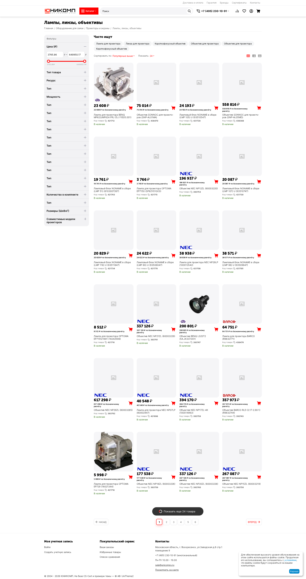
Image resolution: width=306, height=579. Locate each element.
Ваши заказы (107, 547)
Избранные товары (110, 552)
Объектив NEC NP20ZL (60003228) (198, 484)
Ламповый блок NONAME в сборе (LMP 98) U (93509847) (240, 263)
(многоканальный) (176, 555)
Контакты (255, 2)
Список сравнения (110, 557)
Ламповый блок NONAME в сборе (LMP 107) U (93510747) (240, 189)
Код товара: (99, 121)
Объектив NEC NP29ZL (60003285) (113, 410)
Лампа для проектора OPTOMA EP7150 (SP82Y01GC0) (154, 189)
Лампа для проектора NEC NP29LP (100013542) (198, 263)
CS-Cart (88, 576)
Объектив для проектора (205, 43)
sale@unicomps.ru (164, 565)
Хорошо (294, 571)
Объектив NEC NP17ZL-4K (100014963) (193, 411)
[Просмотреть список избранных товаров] (244, 11)
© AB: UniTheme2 (124, 576)
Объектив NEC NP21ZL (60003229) (156, 336)
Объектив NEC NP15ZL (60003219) (241, 484)
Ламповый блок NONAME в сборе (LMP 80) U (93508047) (155, 263)
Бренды (224, 2)
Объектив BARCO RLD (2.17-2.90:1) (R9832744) (241, 411)
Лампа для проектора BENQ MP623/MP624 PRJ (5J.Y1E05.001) (112, 116)
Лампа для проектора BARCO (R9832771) (238, 337)
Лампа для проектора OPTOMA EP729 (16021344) (111, 485)
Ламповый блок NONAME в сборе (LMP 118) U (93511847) (112, 263)
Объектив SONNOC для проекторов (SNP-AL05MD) (240, 116)
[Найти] (189, 11)
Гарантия (212, 2)
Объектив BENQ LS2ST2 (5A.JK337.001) (192, 337)
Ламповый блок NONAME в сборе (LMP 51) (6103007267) (112, 189)
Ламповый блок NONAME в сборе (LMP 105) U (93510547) (197, 116)
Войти (47, 547)
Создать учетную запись (57, 552)
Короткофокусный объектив (170, 43)
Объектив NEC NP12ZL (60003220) (198, 188)
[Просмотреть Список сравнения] (237, 11)
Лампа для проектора (108, 43)
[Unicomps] (60, 10)
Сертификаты (239, 2)
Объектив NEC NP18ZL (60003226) (156, 484)
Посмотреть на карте (167, 569)
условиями (290, 560)
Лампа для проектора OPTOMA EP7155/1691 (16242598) (111, 337)
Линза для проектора (137, 43)
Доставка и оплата (193, 2)
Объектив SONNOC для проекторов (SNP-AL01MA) (155, 116)
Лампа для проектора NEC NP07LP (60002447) (156, 411)
